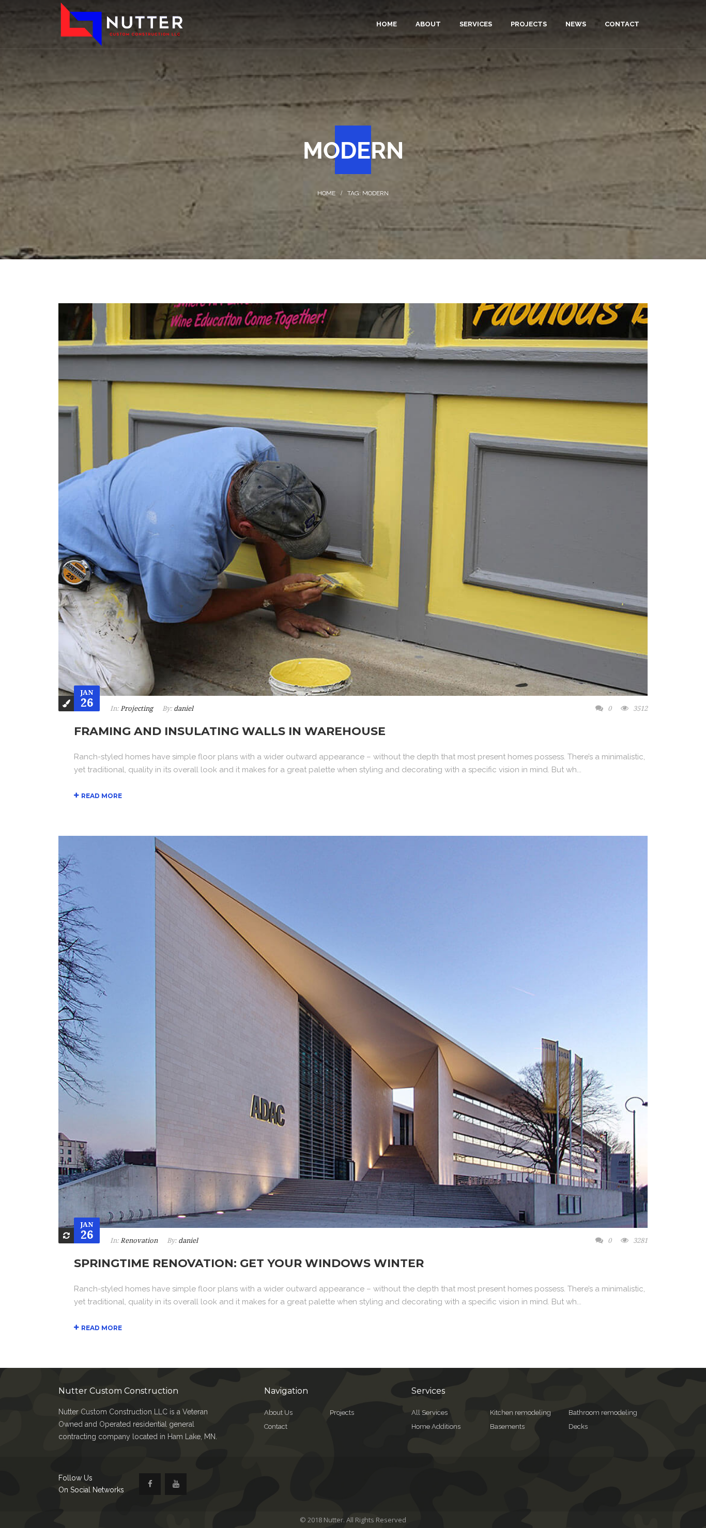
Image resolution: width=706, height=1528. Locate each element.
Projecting (136, 708)
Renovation (139, 1240)
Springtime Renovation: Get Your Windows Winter (249, 1263)
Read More (101, 796)
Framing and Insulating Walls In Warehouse (230, 731)
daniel (183, 708)
